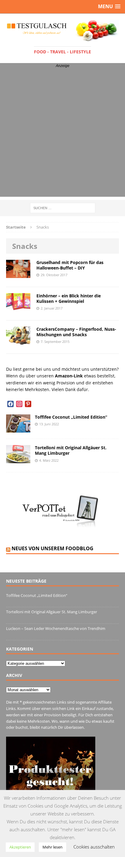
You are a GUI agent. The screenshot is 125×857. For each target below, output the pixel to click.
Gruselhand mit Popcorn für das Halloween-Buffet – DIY (69, 265)
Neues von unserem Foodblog (52, 548)
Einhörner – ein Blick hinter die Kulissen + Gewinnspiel (68, 298)
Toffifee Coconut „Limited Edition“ (71, 417)
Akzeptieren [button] (20, 847)
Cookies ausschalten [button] (94, 847)
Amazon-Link (69, 376)
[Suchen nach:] (62, 207)
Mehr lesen (52, 847)
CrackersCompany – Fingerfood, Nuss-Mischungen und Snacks (76, 331)
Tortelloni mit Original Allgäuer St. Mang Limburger (70, 450)
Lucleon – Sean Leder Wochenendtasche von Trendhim (55, 628)
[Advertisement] (62, 134)
